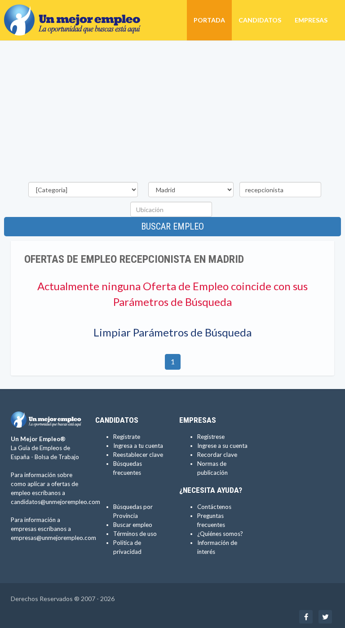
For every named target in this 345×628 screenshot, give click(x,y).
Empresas (311, 20)
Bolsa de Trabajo (57, 456)
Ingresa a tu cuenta (138, 445)
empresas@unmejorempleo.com (53, 537)
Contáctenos (214, 506)
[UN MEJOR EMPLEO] (75, 11)
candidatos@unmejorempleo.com (55, 501)
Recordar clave (217, 454)
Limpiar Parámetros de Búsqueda (172, 332)
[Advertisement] (172, 113)
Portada (209, 20)
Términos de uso (135, 533)
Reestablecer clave (138, 454)
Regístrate (126, 436)
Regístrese (211, 436)
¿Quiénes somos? (220, 533)
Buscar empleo (172, 226)
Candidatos (260, 20)
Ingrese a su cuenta (222, 445)
